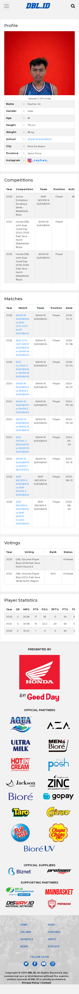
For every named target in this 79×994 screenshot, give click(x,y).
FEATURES (54, 931)
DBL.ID (32, 972)
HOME (24, 924)
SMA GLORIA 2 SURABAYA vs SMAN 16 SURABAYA (22, 369)
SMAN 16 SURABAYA (40, 139)
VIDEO (51, 924)
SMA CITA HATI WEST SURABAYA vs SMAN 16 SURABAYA (22, 347)
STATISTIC (54, 946)
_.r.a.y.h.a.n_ (40, 160)
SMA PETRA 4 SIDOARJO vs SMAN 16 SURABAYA (22, 444)
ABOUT (52, 939)
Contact (46, 982)
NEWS (24, 946)
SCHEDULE (26, 939)
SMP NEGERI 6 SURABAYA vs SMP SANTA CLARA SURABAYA (22, 512)
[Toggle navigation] (6, 6)
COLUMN (25, 931)
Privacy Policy (30, 982)
